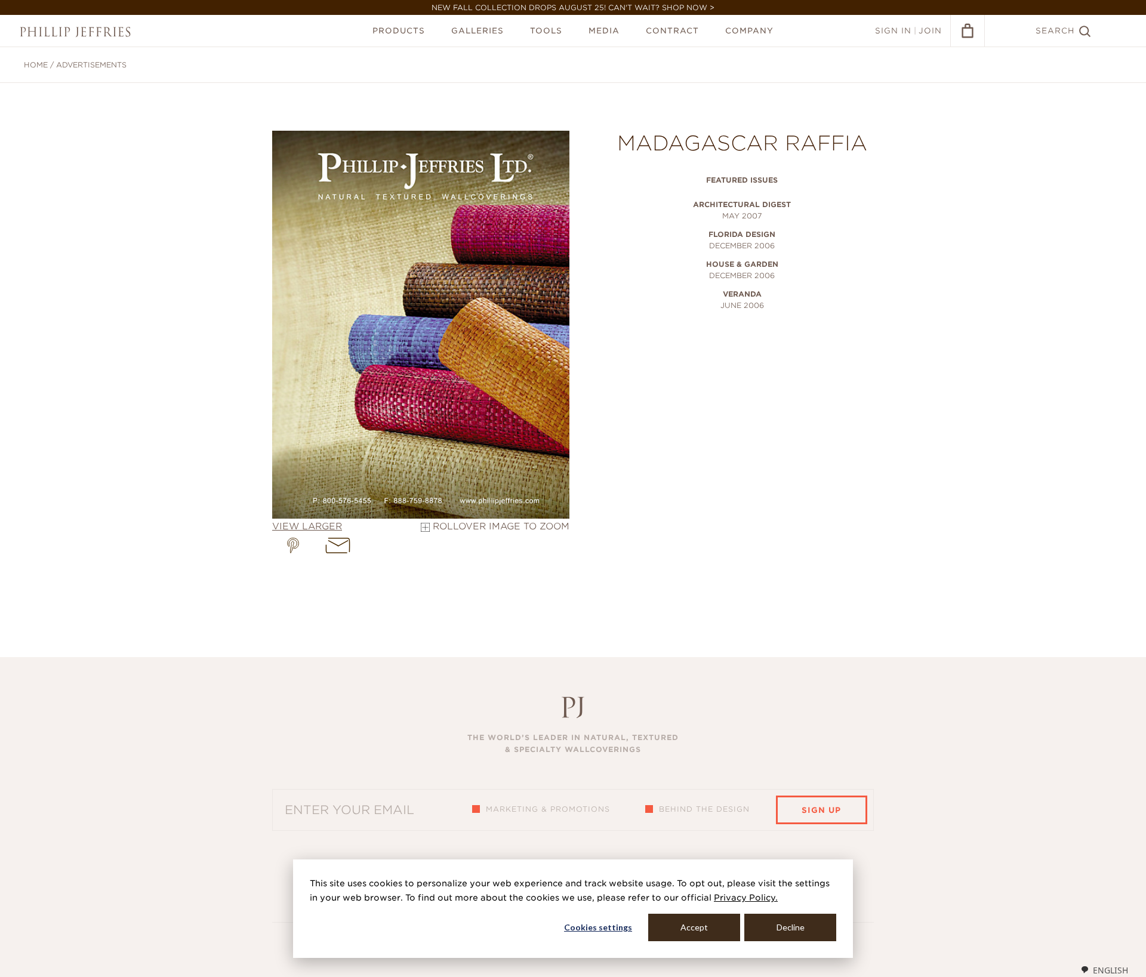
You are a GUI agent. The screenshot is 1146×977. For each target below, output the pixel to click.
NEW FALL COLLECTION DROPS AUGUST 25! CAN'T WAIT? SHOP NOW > (573, 7)
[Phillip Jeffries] (75, 31)
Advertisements (91, 64)
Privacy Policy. (746, 897)
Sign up (821, 810)
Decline (791, 927)
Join (930, 30)
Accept (694, 927)
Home (36, 64)
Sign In (893, 30)
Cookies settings (598, 927)
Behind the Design (704, 809)
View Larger (307, 526)
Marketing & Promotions (548, 809)
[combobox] (1104, 970)
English (1110, 970)
